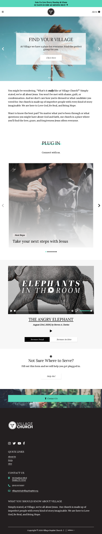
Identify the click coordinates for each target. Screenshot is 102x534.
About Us (12, 457)
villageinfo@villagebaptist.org (25, 491)
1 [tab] (49, 77)
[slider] (42, 311)
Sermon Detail (37, 339)
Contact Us (52, 398)
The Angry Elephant (51, 319)
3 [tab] (52, 77)
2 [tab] (48, 251)
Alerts (95, 12)
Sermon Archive (64, 339)
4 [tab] (51, 251)
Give (10, 464)
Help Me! (51, 376)
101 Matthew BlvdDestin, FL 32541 (19, 479)
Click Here (51, 58)
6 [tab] (55, 251)
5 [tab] (53, 251)
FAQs (10, 460)
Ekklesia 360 (70, 530)
